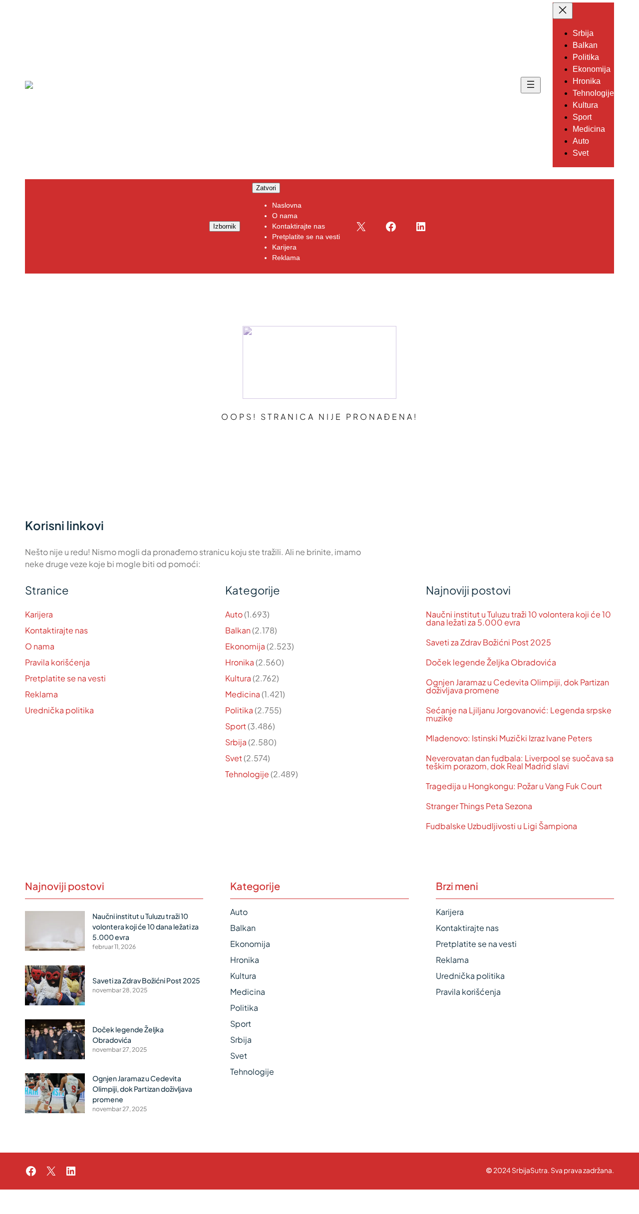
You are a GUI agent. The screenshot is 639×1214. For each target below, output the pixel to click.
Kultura (238, 678)
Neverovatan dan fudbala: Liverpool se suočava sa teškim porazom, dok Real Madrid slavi (520, 762)
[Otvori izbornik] (531, 85)
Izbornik (224, 226)
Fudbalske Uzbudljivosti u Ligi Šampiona (501, 826)
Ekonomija (245, 646)
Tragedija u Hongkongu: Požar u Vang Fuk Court (514, 786)
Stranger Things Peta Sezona (479, 806)
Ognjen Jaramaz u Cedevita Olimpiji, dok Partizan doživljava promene (517, 686)
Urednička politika (59, 710)
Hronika (239, 662)
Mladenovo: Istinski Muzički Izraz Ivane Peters (509, 738)
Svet (233, 758)
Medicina (242, 694)
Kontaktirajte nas (56, 630)
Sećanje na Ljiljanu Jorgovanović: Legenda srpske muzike (519, 714)
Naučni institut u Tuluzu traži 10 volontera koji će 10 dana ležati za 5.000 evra (518, 618)
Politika (239, 710)
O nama (39, 646)
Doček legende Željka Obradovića (491, 662)
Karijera (39, 614)
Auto (234, 614)
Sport (235, 726)
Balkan (238, 630)
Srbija (236, 742)
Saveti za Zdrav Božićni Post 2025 (488, 642)
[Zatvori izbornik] (563, 10)
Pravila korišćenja (57, 662)
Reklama (41, 694)
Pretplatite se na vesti (65, 678)
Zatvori (266, 188)
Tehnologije (247, 774)
